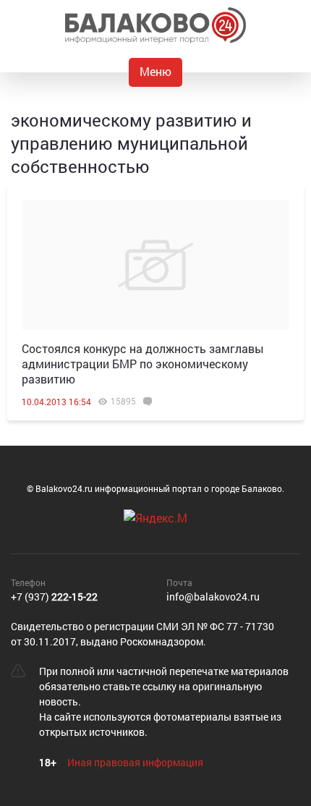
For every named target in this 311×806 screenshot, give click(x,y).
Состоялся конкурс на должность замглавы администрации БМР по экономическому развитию (143, 363)
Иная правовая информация (135, 762)
